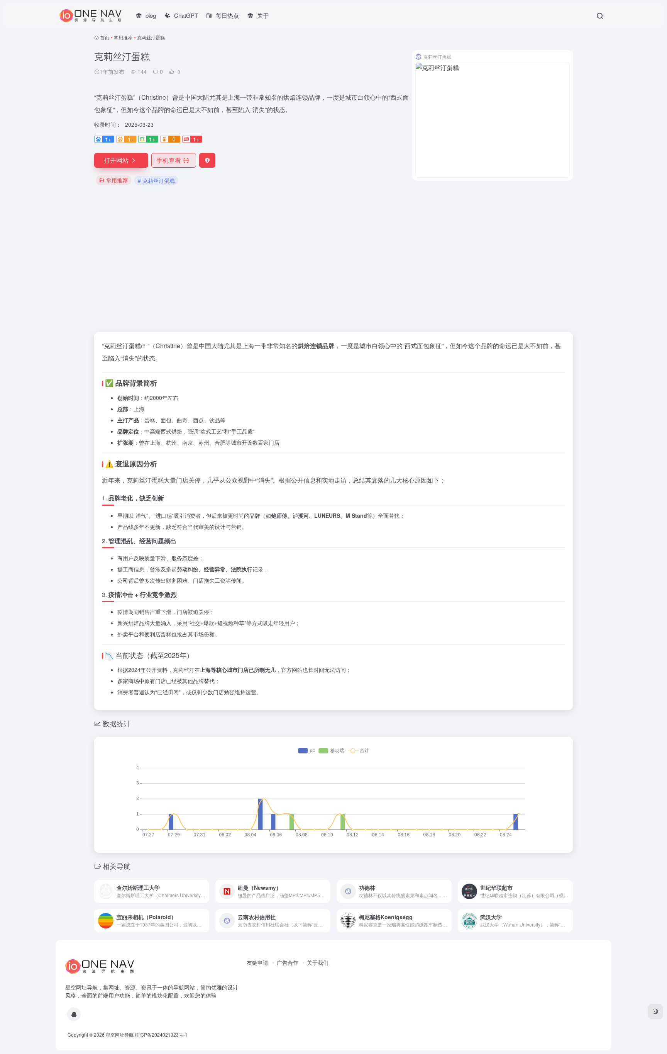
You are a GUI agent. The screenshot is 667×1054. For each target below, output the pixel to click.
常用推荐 (123, 37)
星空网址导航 (120, 1034)
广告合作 (287, 962)
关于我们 (317, 962)
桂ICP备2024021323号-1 (161, 1034)
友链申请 (257, 962)
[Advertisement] (333, 259)
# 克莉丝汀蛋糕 (156, 180)
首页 (104, 37)
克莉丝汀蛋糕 (122, 345)
